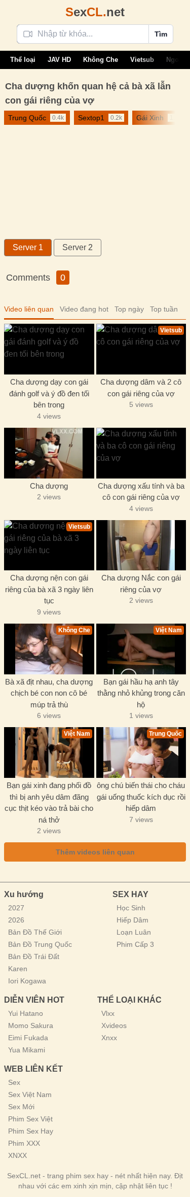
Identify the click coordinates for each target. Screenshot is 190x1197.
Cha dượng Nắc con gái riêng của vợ (141, 583)
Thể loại (22, 59)
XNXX (17, 1155)
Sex (14, 1082)
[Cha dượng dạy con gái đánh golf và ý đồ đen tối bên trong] (49, 349)
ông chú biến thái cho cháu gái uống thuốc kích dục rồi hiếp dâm (141, 796)
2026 (16, 920)
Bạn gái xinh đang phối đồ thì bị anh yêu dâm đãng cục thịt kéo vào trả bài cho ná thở (49, 802)
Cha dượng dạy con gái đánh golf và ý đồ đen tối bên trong (49, 393)
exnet (95, 12)
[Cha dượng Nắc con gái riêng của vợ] (141, 545)
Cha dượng (49, 486)
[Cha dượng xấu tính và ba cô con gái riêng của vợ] (141, 453)
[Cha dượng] (49, 453)
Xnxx (109, 1038)
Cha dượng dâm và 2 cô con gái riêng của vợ (140, 388)
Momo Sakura (30, 1025)
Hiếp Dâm (132, 920)
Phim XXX (24, 1143)
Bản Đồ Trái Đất (33, 956)
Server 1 (28, 247)
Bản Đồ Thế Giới (35, 932)
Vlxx (108, 1013)
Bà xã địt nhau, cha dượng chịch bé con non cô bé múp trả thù (49, 693)
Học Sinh (131, 908)
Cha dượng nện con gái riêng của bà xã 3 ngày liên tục (49, 589)
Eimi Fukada (28, 1038)
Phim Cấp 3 (135, 944)
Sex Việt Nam (30, 1094)
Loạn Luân (134, 932)
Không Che (100, 59)
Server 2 (77, 247)
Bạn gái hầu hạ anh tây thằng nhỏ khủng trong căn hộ (141, 693)
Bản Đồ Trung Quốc (40, 944)
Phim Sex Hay (30, 1131)
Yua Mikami (26, 1050)
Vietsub (142, 59)
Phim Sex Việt (30, 1119)
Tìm (161, 34)
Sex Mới (21, 1107)
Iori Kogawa (27, 981)
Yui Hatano (25, 1013)
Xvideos (114, 1025)
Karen (17, 969)
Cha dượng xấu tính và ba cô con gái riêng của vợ (141, 492)
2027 (16, 908)
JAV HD (59, 59)
